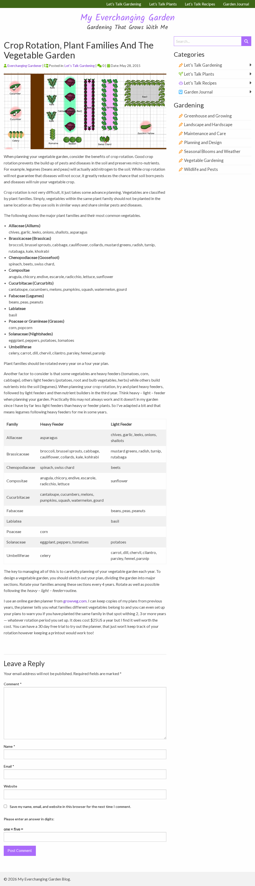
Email (9, 766)
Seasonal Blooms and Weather (212, 151)
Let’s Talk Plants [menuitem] (163, 3)
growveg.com (75, 600)
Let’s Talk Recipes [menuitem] (200, 3)
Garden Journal (198, 92)
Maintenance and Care (205, 133)
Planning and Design (203, 142)
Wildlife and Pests (201, 169)
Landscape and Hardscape (208, 124)
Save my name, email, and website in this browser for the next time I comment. (70, 806)
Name (9, 746)
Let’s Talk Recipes (200, 83)
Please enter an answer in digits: (29, 819)
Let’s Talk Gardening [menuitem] (123, 3)
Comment (13, 684)
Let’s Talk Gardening (203, 65)
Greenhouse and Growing (208, 115)
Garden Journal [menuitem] (236, 3)
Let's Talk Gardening (79, 66)
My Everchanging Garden (127, 18)
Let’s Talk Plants (199, 74)
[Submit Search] (246, 41)
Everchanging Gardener (24, 66)
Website (10, 786)
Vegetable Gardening (204, 160)
